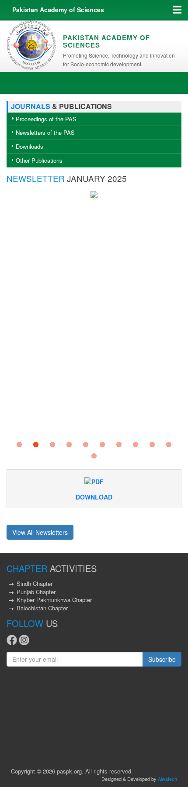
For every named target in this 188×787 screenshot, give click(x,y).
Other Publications (39, 160)
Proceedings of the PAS (46, 119)
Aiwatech (167, 778)
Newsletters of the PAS (45, 132)
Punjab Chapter (36, 592)
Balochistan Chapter (42, 608)
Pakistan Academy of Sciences (58, 9)
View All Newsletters (40, 532)
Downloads (29, 146)
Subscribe (162, 659)
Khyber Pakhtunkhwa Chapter (54, 599)
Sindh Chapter (34, 583)
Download (94, 497)
